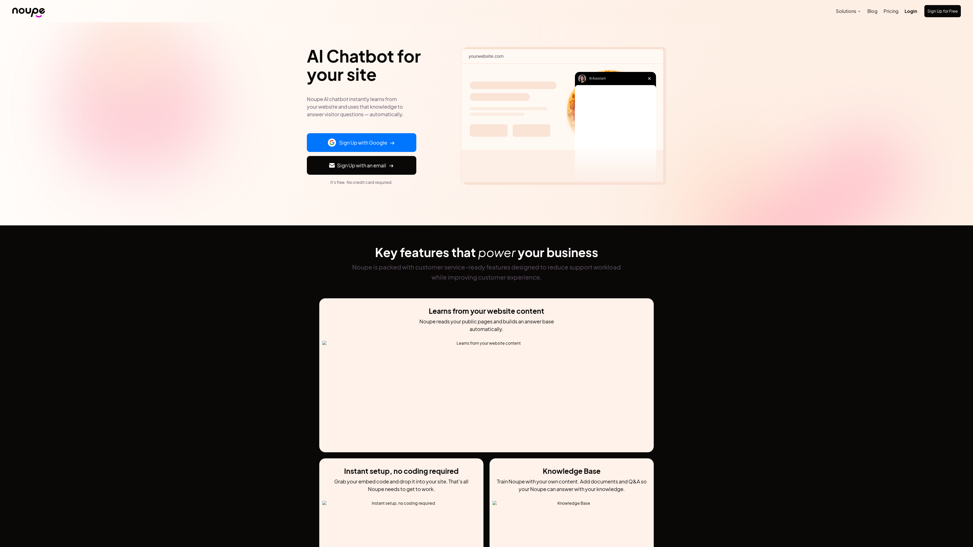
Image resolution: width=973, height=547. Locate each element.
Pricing (891, 11)
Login (911, 11)
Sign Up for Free (942, 11)
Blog (872, 11)
